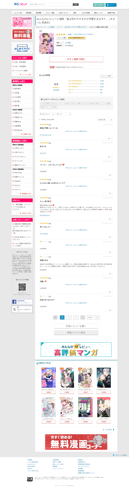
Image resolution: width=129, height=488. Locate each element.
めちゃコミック (41, 27)
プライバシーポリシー (84, 466)
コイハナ (59, 27)
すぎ (52, 103)
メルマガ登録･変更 (32, 462)
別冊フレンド (19, 177)
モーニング (18, 161)
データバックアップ (58, 468)
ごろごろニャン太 (46, 135)
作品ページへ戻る (76, 332)
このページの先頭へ (121, 455)
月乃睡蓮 (68, 43)
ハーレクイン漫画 (20, 70)
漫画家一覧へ (27, 134)
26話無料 (103, 421)
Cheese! (17, 181)
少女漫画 (51, 27)
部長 (47, 103)
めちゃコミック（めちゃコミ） (61, 485)
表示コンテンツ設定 (58, 464)
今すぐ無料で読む (76, 59)
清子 (67, 103)
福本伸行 (17, 88)
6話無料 (48, 392)
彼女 (43, 107)
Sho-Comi (18, 172)
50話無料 (85, 421)
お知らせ (29, 468)
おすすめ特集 (86, 13)
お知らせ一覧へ (27, 213)
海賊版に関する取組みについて (86, 473)
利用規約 (80, 460)
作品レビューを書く (76, 326)
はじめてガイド (31, 464)
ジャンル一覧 (18, 13)
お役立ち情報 (31, 466)
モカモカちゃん (46, 215)
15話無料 (48, 421)
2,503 (102, 87)
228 (101, 92)
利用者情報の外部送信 (84, 464)
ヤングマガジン (20, 156)
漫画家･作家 (111, 13)
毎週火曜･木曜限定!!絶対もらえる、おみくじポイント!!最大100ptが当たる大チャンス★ (21, 228)
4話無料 (67, 392)
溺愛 (108, 103)
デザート (17, 189)
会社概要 (80, 468)
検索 (75, 4)
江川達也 (17, 97)
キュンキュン (59, 103)
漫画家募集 (81, 471)
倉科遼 (16, 105)
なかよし (17, 185)
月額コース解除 (57, 462)
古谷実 (16, 93)
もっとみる (107, 429)
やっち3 (44, 153)
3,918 (102, 84)
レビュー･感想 (50, 13)
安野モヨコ (18, 113)
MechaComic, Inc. (71, 485)
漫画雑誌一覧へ (27, 193)
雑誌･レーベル (98, 13)
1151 (90, 317)
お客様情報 (56, 460)
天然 (91, 103)
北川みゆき (18, 130)
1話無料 (85, 392)
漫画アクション (20, 165)
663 (101, 89)
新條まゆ (17, 121)
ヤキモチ (73, 103)
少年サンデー (19, 148)
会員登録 (29, 460)
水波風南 (17, 126)
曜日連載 (38, 13)
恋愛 (79, 103)
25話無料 (67, 421)
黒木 (55, 107)
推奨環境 (55, 466)
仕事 (96, 103)
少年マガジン (19, 152)
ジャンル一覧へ (27, 74)
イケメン (102, 103)
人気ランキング (63, 13)
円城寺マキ (18, 117)
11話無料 (103, 392)
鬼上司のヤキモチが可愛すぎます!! (76, 27)
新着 (74, 13)
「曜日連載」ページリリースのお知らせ (21, 207)
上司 (43, 103)
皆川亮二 (17, 101)
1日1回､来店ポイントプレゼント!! (21, 238)
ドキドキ (85, 103)
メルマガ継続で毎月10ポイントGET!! (21, 245)
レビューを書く (106, 76)
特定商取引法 (81, 462)
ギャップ (48, 107)
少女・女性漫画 (20, 66)
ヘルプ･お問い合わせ (33, 471)
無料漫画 (28, 13)
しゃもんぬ (45, 233)
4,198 (102, 81)
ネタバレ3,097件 (87, 34)
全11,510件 (77, 34)
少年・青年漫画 (20, 62)
